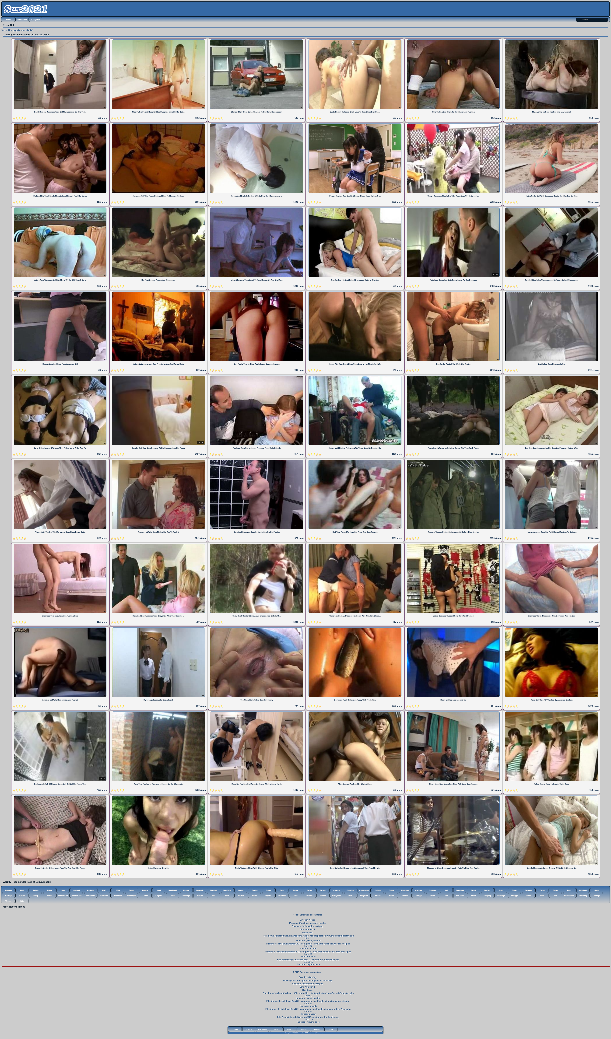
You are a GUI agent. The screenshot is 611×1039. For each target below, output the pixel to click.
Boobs (254, 890)
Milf (213, 896)
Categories (35, 20)
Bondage (227, 890)
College (378, 890)
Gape (596, 890)
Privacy (249, 1029)
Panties (323, 896)
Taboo (528, 896)
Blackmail (173, 890)
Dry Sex (487, 890)
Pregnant (364, 896)
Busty (309, 890)
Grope (22, 896)
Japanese (118, 896)
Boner (240, 890)
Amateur (8, 890)
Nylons (268, 896)
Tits (555, 896)
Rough (419, 896)
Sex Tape (460, 896)
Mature (200, 896)
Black (159, 890)
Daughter (460, 890)
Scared (432, 896)
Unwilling (583, 896)
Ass (63, 890)
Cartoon (336, 890)
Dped (501, 890)
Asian (49, 890)
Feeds (289, 1029)
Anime (35, 890)
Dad (446, 890)
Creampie (405, 890)
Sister (473, 896)
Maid (173, 896)
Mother (241, 896)
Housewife (90, 896)
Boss (282, 890)
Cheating (350, 890)
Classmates (364, 890)
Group (35, 896)
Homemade (76, 896)
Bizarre (145, 890)
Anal (22, 890)
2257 (276, 1029)
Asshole (90, 890)
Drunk (473, 890)
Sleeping (487, 896)
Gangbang (583, 890)
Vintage (596, 896)
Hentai (49, 896)
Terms (235, 1029)
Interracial (104, 896)
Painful (309, 896)
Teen (542, 896)
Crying (391, 890)
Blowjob (199, 890)
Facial (542, 890)
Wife (22, 901)
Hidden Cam (63, 896)
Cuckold (418, 890)
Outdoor (282, 896)
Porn (350, 896)
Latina (145, 896)
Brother (213, 890)
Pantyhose (336, 896)
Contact (331, 1029)
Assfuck (76, 890)
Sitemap (303, 1029)
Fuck (569, 890)
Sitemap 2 (317, 1029)
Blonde (186, 890)
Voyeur (8, 901)
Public (377, 896)
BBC (104, 890)
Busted (323, 890)
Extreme (528, 890)
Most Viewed (22, 20)
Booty (268, 890)
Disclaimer (262, 1029)
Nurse (254, 896)
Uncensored (569, 896)
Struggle (514, 896)
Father (555, 890)
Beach (131, 890)
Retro (391, 896)
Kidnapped (131, 896)
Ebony (514, 890)
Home (8, 20)
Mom (227, 896)
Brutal (295, 890)
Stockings (501, 896)
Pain (296, 896)
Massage (186, 896)
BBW (118, 890)
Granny (8, 896)
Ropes (405, 896)
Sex (446, 896)
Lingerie (158, 896)
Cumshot (432, 890)
